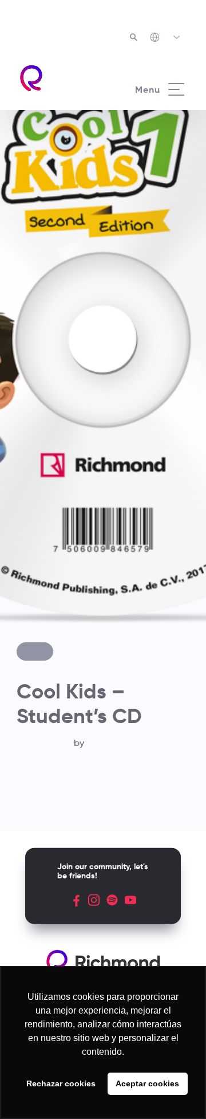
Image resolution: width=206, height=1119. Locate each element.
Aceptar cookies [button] (147, 1083)
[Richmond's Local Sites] (166, 38)
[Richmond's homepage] (60, 78)
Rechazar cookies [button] (61, 1083)
